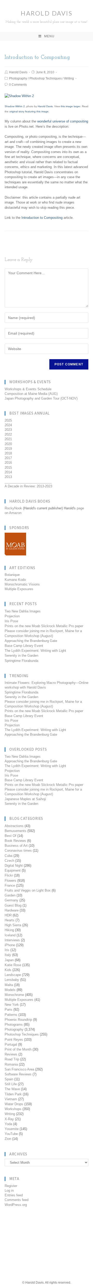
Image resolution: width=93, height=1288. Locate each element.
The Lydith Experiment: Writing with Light (35, 651)
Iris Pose (11, 621)
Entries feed (14, 1195)
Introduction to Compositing (42, 218)
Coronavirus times (18, 850)
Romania (11, 1064)
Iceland (10, 935)
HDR (8, 915)
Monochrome (14, 995)
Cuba (8, 856)
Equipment (13, 870)
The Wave (12, 1089)
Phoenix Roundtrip (18, 1020)
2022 (8, 434)
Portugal (11, 1044)
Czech (9, 861)
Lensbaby (12, 980)
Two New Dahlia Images (23, 611)
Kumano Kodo (15, 580)
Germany (11, 900)
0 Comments (18, 84)
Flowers (10, 880)
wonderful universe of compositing (62, 121)
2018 (8, 453)
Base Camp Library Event (24, 646)
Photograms (14, 1024)
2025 (8, 420)
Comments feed (16, 1200)
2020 (8, 444)
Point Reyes (14, 1039)
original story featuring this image (29, 111)
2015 (8, 467)
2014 (8, 472)
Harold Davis (47, 16)
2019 (8, 449)
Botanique (12, 575)
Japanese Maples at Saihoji (25, 799)
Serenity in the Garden (21, 655)
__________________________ (28, 481)
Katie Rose (13, 965)
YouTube (11, 1134)
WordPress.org (16, 1205)
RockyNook (13, 508)
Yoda (8, 1124)
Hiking (9, 930)
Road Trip (12, 1059)
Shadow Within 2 (15, 106)
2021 (8, 439)
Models (10, 990)
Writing (69, 78)
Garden (10, 895)
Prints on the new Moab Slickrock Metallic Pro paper (44, 626)
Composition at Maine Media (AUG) (31, 394)
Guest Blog (13, 905)
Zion (8, 1139)
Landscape (13, 975)
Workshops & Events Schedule (28, 389)
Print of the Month (18, 1049)
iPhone (10, 945)
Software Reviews (18, 1074)
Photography (18, 78)
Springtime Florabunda (21, 661)
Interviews (12, 940)
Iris (7, 950)
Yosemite (12, 1129)
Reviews (11, 1054)
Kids (8, 970)
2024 (8, 425)
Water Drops (14, 1104)
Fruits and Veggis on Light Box (28, 890)
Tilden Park (13, 1094)
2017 (8, 458)
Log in (9, 1190)
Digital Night (14, 865)
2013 (8, 477)
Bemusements (15, 831)
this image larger (70, 106)
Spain (9, 1079)
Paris (8, 1009)
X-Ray (9, 1119)
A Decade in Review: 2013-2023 (28, 486)
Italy (8, 955)
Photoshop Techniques (45, 78)
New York (12, 1005)
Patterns (11, 1015)
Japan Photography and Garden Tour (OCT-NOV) (41, 398)
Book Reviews (15, 841)
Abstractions (14, 826)
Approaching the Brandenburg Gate (31, 641)
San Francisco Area (19, 1069)
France (10, 885)
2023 (8, 430)
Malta (9, 985)
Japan (9, 960)
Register (11, 1186)
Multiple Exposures (19, 589)
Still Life (11, 1084)
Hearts (9, 920)
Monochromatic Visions (22, 584)
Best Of (10, 836)
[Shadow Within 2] (19, 96)
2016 (8, 463)
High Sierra (13, 925)
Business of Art (16, 846)
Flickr (9, 875)
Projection (12, 616)
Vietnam (11, 1099)
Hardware (12, 910)
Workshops (13, 1109)
